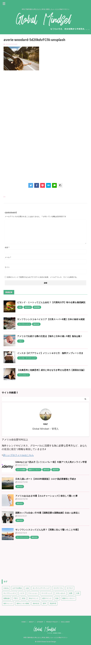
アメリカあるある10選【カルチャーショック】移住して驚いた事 (46, 496)
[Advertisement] (45, 92)
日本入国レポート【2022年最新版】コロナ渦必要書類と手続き (45, 479)
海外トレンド (8, 603)
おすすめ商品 (17, 588)
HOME (23, 622)
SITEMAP (40, 622)
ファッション (32, 593)
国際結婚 (6, 598)
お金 (27, 588)
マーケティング (46, 593)
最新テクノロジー (68, 598)
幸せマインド (33, 598)
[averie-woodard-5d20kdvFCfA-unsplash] (48, 185)
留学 (44, 603)
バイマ (22, 593)
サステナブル (58, 588)
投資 (56, 598)
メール (8, 257)
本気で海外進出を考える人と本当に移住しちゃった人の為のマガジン (45, 637)
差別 (23, 598)
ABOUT (31, 622)
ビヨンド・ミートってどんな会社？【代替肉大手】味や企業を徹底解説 (51, 302)
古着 (77, 593)
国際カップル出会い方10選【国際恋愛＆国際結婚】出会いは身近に (47, 512)
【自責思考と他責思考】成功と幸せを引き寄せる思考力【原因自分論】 (51, 370)
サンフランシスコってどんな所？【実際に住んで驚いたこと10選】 (47, 529)
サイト (7, 267)
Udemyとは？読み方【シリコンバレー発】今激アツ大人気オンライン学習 (51, 462)
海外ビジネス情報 (23, 603)
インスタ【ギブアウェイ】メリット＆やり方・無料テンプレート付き (50, 353)
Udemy (6, 588)
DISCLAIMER (65, 622)
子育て (16, 598)
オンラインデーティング (41, 588)
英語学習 (53, 603)
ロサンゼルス (60, 593)
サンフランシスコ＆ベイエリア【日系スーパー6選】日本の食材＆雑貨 (51, 319)
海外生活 (36, 603)
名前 (7, 247)
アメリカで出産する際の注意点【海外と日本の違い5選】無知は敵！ (50, 336)
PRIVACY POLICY (52, 622)
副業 (70, 593)
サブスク (70, 588)
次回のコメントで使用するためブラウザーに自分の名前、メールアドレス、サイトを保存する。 (42, 277)
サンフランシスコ (9, 593)
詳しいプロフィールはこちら (18, 455)
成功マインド (46, 598)
